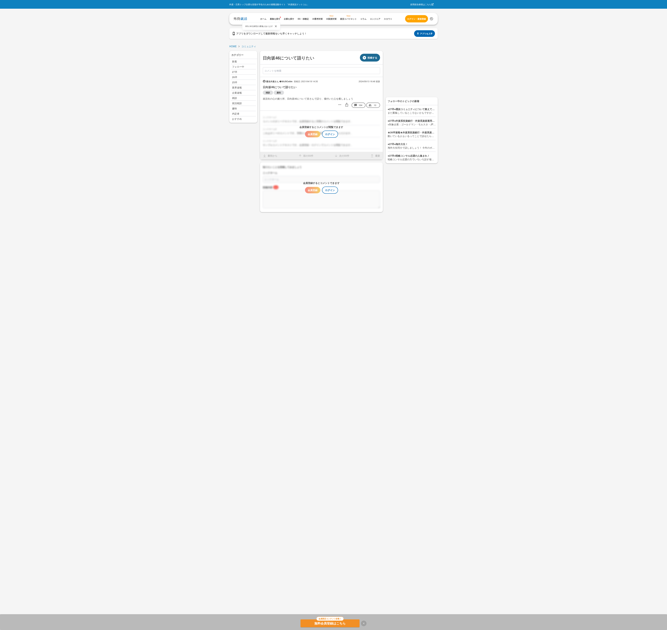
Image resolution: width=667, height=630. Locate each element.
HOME (233, 46)
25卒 (234, 82)
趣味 (234, 108)
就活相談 (237, 103)
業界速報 (237, 87)
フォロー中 (238, 66)
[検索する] (431, 19)
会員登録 (313, 134)
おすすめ (237, 118)
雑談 (234, 98)
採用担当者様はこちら (420, 4)
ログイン (330, 134)
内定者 (235, 113)
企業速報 (237, 92)
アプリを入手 (426, 33)
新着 (234, 61)
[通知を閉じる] (275, 26)
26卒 (234, 77)
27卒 (234, 72)
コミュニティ (248, 46)
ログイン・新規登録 (416, 18)
